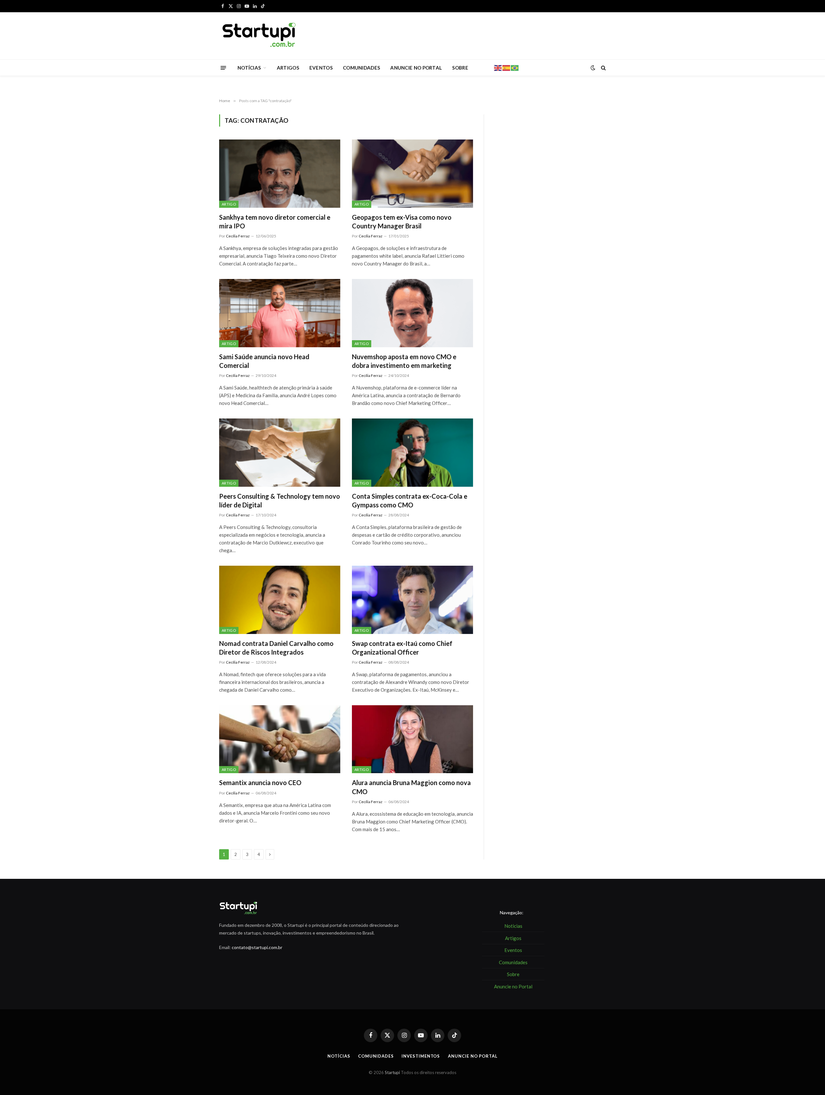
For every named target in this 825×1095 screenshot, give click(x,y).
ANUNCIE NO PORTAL (416, 68)
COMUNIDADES (361, 68)
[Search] (603, 68)
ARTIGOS (288, 68)
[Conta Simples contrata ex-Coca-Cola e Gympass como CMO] (412, 452)
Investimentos (421, 1056)
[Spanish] (506, 67)
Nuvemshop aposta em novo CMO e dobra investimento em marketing (404, 361)
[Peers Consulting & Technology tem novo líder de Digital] (279, 452)
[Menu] (223, 67)
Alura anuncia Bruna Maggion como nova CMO (411, 787)
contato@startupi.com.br (257, 947)
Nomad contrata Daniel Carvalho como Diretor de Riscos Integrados (276, 647)
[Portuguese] (515, 67)
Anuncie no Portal (472, 1056)
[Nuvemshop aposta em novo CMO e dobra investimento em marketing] (412, 313)
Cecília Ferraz (238, 236)
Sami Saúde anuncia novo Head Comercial (264, 361)
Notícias (338, 1056)
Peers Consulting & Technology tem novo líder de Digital (279, 500)
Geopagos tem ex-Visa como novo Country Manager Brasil (401, 221)
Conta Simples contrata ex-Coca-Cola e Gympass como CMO (409, 500)
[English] (498, 67)
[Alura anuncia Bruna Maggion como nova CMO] (412, 739)
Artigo (229, 204)
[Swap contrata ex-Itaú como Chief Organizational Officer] (412, 600)
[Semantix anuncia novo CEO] (279, 739)
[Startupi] (259, 35)
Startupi (392, 1072)
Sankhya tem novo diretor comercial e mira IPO (274, 221)
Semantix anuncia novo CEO (261, 782)
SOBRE (460, 68)
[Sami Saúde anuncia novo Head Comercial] (279, 313)
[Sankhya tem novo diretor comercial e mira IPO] (279, 173)
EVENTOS (321, 68)
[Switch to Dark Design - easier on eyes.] (593, 67)
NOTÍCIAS (249, 68)
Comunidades (375, 1056)
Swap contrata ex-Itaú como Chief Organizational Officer (402, 647)
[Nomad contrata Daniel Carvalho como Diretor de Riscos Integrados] (279, 600)
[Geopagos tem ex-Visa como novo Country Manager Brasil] (412, 173)
